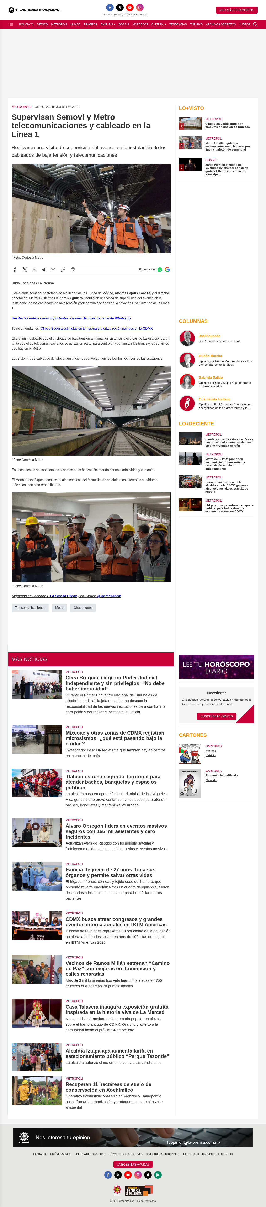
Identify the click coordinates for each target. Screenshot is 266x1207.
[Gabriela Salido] (187, 381)
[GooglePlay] (158, 1175)
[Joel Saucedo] (187, 338)
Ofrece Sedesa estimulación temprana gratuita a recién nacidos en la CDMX (97, 328)
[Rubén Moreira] (187, 360)
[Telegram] (44, 269)
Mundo (75, 24)
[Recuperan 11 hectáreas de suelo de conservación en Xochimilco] (37, 1095)
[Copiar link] (63, 269)
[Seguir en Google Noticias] (167, 269)
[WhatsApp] (34, 269)
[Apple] (148, 1175)
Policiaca (26, 24)
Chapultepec (83, 607)
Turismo (196, 24)
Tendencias (178, 24)
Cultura (158, 24)
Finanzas (90, 24)
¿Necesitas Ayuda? (133, 1164)
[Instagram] (140, 7)
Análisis (108, 24)
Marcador (140, 24)
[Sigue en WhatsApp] (159, 269)
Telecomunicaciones (30, 607)
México (42, 24)
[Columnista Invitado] (187, 403)
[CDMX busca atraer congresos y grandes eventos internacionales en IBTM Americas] (37, 930)
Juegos (244, 24)
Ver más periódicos (236, 10)
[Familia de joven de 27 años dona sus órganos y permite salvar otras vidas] (37, 884)
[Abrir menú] (11, 24)
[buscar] (255, 24)
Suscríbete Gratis (217, 716)
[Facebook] (110, 7)
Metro (59, 607)
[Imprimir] (73, 269)
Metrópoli (59, 24)
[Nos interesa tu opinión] (133, 1137)
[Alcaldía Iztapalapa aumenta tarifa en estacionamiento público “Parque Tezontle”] (37, 1057)
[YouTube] (130, 7)
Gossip (124, 24)
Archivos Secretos (221, 24)
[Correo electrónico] (53, 269)
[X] (120, 7)
